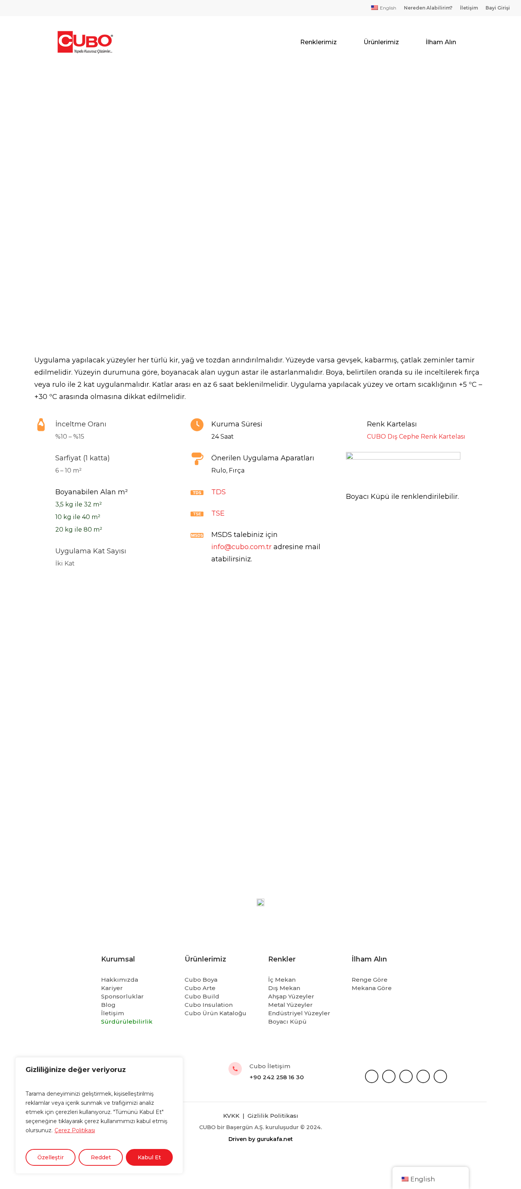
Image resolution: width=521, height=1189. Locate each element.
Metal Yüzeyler (290, 1004)
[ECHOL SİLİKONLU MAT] (258, 725)
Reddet (101, 1157)
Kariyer (112, 988)
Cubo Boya (201, 979)
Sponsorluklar (122, 996)
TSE (218, 513)
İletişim (112, 1013)
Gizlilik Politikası (273, 1115)
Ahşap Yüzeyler (291, 996)
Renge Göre (370, 979)
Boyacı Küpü (287, 1021)
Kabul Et (149, 1157)
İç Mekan (282, 979)
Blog (108, 1004)
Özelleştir (50, 1157)
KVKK (232, 1115)
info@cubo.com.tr (241, 547)
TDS (218, 492)
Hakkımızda (119, 979)
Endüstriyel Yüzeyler (299, 1013)
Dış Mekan (284, 988)
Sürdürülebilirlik (127, 1021)
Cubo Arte (200, 988)
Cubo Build (202, 996)
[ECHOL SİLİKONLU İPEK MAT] (105, 725)
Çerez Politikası (75, 1130)
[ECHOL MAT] (411, 725)
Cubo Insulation (209, 1004)
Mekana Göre (372, 988)
